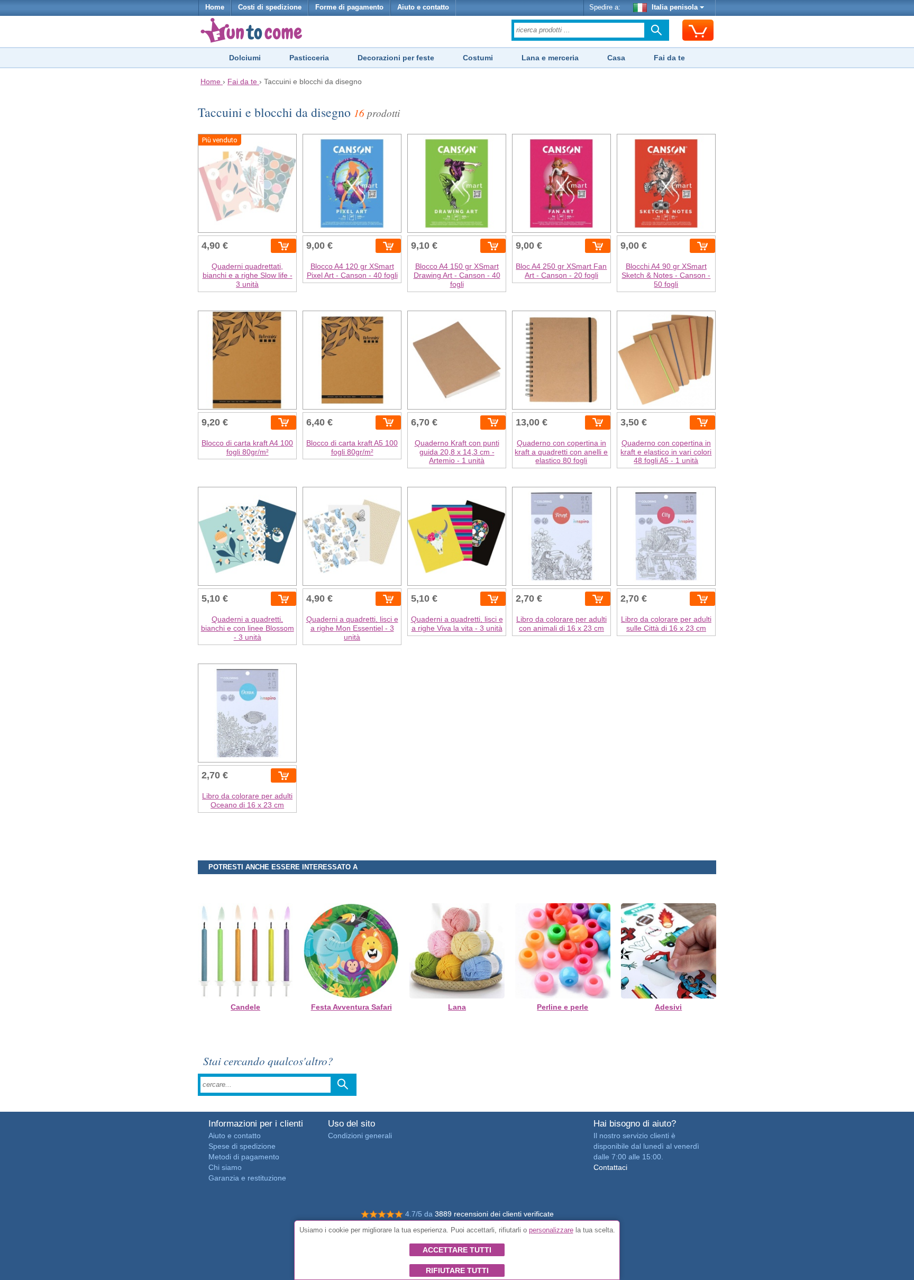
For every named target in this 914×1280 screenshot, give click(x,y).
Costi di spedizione (269, 7)
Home (214, 7)
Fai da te (669, 57)
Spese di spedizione (242, 1146)
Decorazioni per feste (396, 57)
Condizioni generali (360, 1135)
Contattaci (610, 1167)
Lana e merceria (550, 57)
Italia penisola (675, 7)
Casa (616, 57)
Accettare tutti (457, 1250)
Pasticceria (309, 57)
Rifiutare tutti (457, 1270)
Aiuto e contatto (423, 7)
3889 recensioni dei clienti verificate (494, 1214)
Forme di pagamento (349, 7)
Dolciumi (245, 57)
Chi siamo (225, 1167)
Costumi (478, 57)
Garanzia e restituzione (247, 1178)
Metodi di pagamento (243, 1156)
